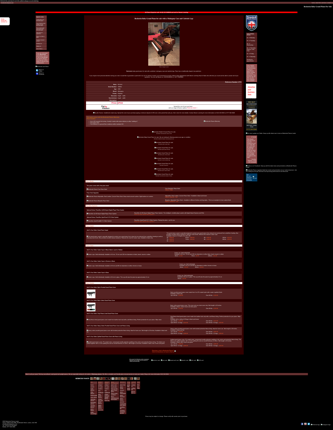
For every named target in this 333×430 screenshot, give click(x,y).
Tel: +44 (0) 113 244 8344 (10, 425)
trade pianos (92, 389)
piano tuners (121, 399)
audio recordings (93, 413)
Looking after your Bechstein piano (40, 20)
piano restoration (123, 392)
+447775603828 (178, 77)
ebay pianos (92, 392)
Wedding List (39, 43)
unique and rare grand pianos (100, 401)
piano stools (92, 409)
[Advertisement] (166, 368)
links (138, 385)
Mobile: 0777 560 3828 (9, 426)
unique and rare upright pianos (106, 396)
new (99, 390)
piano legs (128, 385)
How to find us (39, 48)
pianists (122, 402)
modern (100, 388)
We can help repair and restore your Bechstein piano (40, 29)
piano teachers (122, 396)
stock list (3, 20)
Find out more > (192, 108)
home (2, 19)
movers (122, 390)
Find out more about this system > (144, 214)
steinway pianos (93, 399)
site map (138, 387)
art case (100, 387)
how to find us (133, 392)
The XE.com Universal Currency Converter (249, 177)
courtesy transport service (122, 412)
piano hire (122, 385)
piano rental (121, 387)
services (324, 2)
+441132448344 (167, 77)
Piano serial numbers (114, 394)
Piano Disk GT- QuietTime (39, 33)
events (92, 387)
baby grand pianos (100, 396)
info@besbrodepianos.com (7, 2)
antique (100, 385)
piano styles (128, 389)
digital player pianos (100, 407)
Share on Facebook (41, 73)
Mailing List (38, 46)
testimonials (94, 395)
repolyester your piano (123, 404)
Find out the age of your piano (114, 390)
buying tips (114, 387)
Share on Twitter (41, 70)
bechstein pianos (93, 403)
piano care (114, 385)
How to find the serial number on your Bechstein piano (40, 24)
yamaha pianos (93, 406)
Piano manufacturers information (115, 398)
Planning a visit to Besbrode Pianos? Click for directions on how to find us (163, 351)
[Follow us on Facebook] (37, 74)
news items (94, 397)
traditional (100, 392)
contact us (4, 21)
